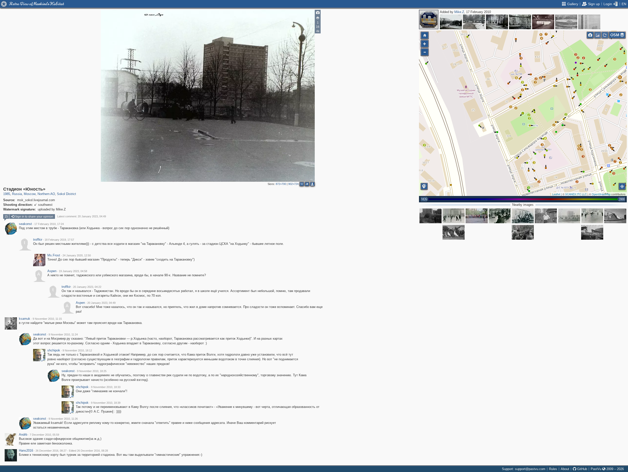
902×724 (293, 183)
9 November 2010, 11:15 (47, 318)
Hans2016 (26, 450)
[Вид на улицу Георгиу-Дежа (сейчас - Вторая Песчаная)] (451, 21)
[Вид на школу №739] (615, 215)
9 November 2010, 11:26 (63, 418)
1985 (6, 194)
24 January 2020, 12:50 (77, 255)
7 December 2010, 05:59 (44, 434)
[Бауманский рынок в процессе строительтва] (566, 21)
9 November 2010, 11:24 (63, 334)
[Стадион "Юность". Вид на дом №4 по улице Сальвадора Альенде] (523, 215)
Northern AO (46, 194)
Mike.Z (459, 12)
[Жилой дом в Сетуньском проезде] (589, 21)
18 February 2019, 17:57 (59, 239)
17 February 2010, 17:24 (49, 223)
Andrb (23, 434)
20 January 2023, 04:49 (101, 302)
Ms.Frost (53, 255)
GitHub (581, 469)
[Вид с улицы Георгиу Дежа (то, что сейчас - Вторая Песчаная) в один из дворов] (474, 21)
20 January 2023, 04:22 (87, 286)
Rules (553, 469)
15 (6, 216)
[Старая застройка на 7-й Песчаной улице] (546, 215)
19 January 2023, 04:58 (73, 271)
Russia (17, 194)
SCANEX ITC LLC (576, 194)
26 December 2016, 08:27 (51, 450)
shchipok (53, 350)
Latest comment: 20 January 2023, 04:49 (81, 216)
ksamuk (24, 318)
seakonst (25, 224)
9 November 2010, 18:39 (105, 402)
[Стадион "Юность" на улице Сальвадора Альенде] (454, 215)
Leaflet (556, 194)
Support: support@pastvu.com (523, 469)
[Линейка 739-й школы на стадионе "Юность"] (523, 232)
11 (619, 77)
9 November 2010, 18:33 (105, 387)
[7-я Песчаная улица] (430, 215)
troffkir (37, 239)
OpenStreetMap (601, 194)
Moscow (30, 194)
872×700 (281, 183)
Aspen (51, 271)
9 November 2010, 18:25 (91, 371)
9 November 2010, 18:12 (77, 350)
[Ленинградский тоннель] (543, 21)
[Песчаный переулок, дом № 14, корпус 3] (520, 21)
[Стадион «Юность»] (522, 113)
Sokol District (66, 194)
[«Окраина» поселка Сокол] (497, 21)
